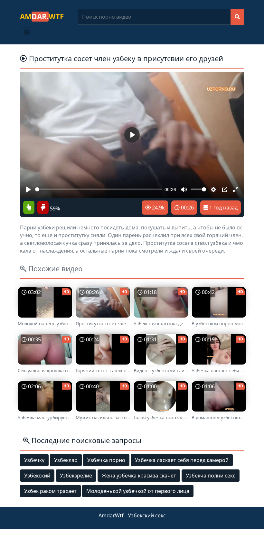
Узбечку (34, 460)
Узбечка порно (106, 460)
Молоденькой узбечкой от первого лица (137, 491)
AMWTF (42, 17)
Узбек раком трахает (50, 491)
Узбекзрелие (76, 475)
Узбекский (37, 475)
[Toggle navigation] (27, 32)
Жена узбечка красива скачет (139, 475)
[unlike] (42, 207)
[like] (28, 207)
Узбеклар (66, 460)
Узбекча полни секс (210, 475)
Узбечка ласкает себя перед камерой (182, 460)
